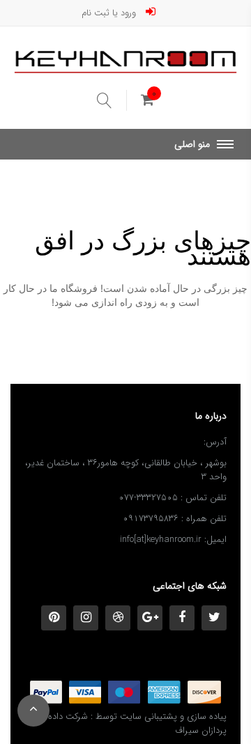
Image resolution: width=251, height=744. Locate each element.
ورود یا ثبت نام (110, 12)
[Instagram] (85, 617)
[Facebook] (182, 617)
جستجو (112, 100)
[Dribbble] (117, 617)
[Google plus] (149, 617)
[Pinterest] (53, 617)
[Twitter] (214, 617)
